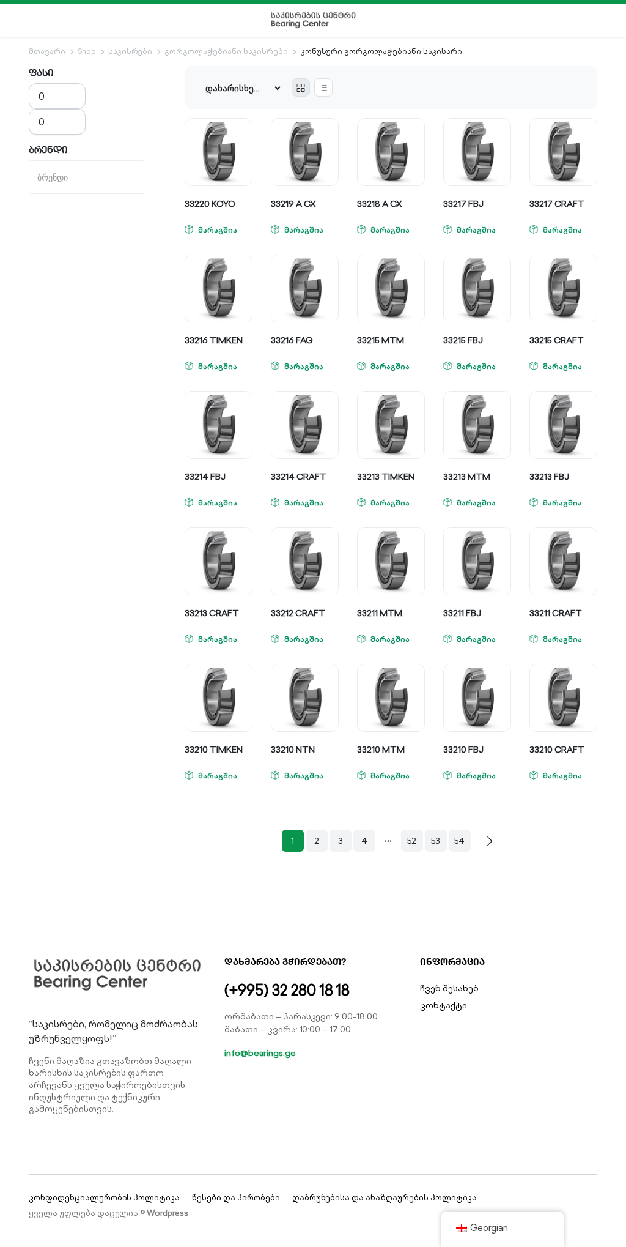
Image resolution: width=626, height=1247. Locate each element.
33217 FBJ (463, 203)
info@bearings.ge (260, 1053)
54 (459, 841)
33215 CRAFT (556, 340)
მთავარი (47, 51)
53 (436, 841)
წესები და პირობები (235, 1198)
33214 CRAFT (298, 476)
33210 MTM (381, 749)
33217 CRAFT (556, 203)
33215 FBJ (463, 340)
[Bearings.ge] (313, 20)
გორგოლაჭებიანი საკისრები (225, 51)
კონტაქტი (443, 1005)
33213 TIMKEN (385, 476)
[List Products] (323, 87)
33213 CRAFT (212, 613)
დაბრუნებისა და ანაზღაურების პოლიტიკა (384, 1198)
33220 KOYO (210, 203)
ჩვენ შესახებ (449, 988)
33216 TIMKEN (214, 340)
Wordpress (167, 1213)
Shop (87, 51)
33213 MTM (466, 476)
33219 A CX (293, 203)
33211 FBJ (462, 613)
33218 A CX (379, 203)
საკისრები (130, 51)
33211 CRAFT (555, 613)
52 (412, 841)
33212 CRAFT (298, 613)
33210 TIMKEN (214, 749)
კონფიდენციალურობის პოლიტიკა (104, 1198)
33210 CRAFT (556, 749)
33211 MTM (379, 613)
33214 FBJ (205, 476)
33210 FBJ (463, 749)
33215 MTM (380, 340)
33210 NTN (293, 749)
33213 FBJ (549, 476)
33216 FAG (292, 340)
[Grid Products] (301, 87)
